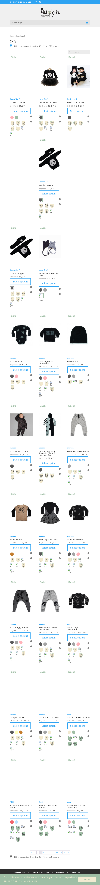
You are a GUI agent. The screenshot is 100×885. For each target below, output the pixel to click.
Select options (20, 110)
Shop (17, 36)
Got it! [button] (87, 879)
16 (64, 852)
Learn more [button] (31, 881)
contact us (76, 872)
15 (61, 852)
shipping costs (19, 872)
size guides (60, 872)
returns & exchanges (41, 872)
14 (57, 852)
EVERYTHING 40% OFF (21, 2)
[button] (50, 76)
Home (12, 36)
